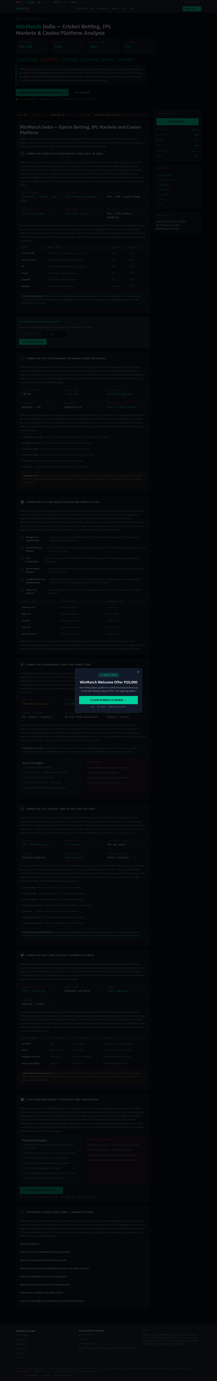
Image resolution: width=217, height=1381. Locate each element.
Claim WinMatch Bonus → (108, 700)
